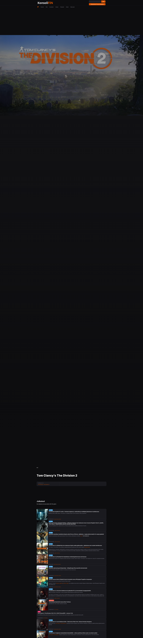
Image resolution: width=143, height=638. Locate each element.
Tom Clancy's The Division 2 (54, 634)
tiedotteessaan (87, 547)
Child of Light (66, 583)
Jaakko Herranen (57, 530)
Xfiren (81, 535)
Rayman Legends (59, 583)
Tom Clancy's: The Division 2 (43, 484)
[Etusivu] (48, 3)
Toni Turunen (56, 609)
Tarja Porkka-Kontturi (57, 519)
